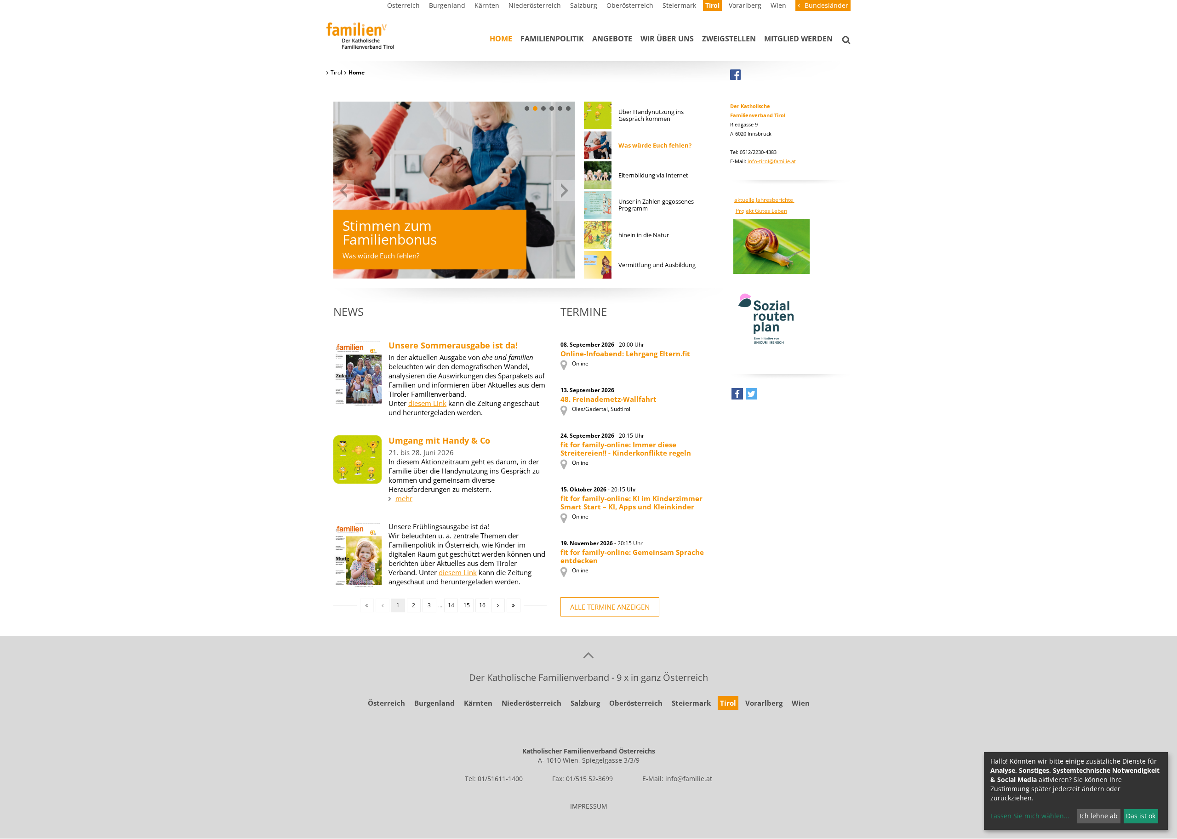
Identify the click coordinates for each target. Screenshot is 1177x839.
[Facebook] (735, 74)
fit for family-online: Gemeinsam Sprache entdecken (632, 556)
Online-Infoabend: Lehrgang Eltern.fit (625, 353)
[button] (527, 108)
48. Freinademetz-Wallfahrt (608, 399)
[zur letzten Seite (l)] (513, 605)
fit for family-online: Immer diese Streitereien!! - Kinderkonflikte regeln (625, 448)
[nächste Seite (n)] (498, 605)
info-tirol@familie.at (772, 161)
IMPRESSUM (588, 806)
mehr (403, 498)
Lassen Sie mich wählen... (1029, 815)
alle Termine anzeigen (610, 606)
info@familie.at (688, 778)
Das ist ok (1140, 815)
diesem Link (427, 403)
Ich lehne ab (1099, 815)
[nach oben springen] (588, 654)
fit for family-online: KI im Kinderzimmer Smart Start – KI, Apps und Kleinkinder (631, 502)
